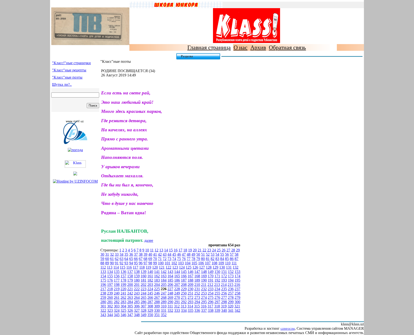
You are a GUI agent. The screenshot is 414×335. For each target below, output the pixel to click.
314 (190, 306)
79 (198, 259)
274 (204, 297)
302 (110, 306)
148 (204, 272)
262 (123, 297)
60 (107, 259)
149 (210, 272)
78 (193, 259)
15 (171, 250)
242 (130, 293)
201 (137, 285)
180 (137, 280)
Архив (258, 47)
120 (155, 267)
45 (174, 254)
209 (190, 285)
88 (102, 263)
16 (176, 250)
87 (236, 259)
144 (177, 272)
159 (137, 276)
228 (177, 289)
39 (145, 254)
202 (143, 285)
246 (157, 293)
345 (117, 315)
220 (123, 289)
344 (110, 315)
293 (190, 302)
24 (214, 250)
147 (197, 272)
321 (237, 306)
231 (197, 289)
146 (190, 272)
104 (187, 263)
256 (224, 293)
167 (190, 276)
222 (137, 289)
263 (130, 297)
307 (143, 306)
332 (170, 310)
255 (217, 293)
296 (210, 302)
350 (150, 315)
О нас (240, 47)
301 (103, 306)
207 (177, 285)
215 (230, 285)
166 (184, 276)
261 (117, 297)
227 (170, 289)
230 (190, 289)
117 (135, 267)
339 (217, 310)
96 (141, 263)
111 (234, 263)
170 (210, 276)
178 (123, 280)
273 (197, 297)
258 (237, 293)
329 (150, 310)
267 (157, 297)
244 (143, 293)
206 (170, 285)
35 (126, 254)
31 (107, 254)
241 (123, 293)
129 (215, 267)
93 (126, 263)
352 (164, 315)
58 (236, 254)
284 (130, 302)
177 (117, 280)
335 (190, 310)
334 (184, 310)
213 (217, 285)
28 (233, 250)
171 (217, 276)
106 (201, 263)
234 (217, 289)
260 (110, 297)
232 (204, 289)
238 (103, 293)
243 (137, 293)
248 (170, 293)
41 (155, 254)
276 (217, 297)
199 (123, 285)
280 (103, 302)
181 (143, 280)
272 (190, 297)
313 (183, 306)
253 (204, 293)
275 (210, 297)
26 (223, 250)
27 (228, 250)
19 (190, 250)
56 (227, 254)
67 (141, 259)
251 (190, 293)
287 (150, 302)
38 (141, 254)
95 (136, 263)
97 (145, 263)
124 (182, 267)
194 (231, 280)
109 (221, 263)
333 (177, 310)
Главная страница (209, 47)
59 (102, 259)
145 (184, 272)
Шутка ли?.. (62, 84)
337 (204, 310)
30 (102, 254)
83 (217, 259)
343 (103, 315)
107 (208, 263)
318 (217, 306)
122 (168, 267)
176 (110, 280)
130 (222, 267)
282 (117, 302)
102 (174, 263)
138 (137, 272)
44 (169, 254)
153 (237, 272)
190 (204, 280)
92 (121, 263)
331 (164, 310)
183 (157, 280)
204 (157, 285)
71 (160, 259)
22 (204, 250)
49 (193, 254)
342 (237, 310)
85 (227, 259)
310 (164, 306)
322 (103, 310)
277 (224, 297)
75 (179, 259)
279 (237, 297)
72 (165, 259)
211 (204, 285)
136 (123, 272)
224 (150, 289)
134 (110, 272)
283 (123, 302)
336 (197, 310)
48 (188, 254)
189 (197, 280)
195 (237, 280)
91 (117, 263)
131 (229, 267)
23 (209, 250)
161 (150, 276)
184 (164, 280)
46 (179, 254)
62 (117, 259)
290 (170, 302)
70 (155, 259)
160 (143, 276)
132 (235, 267)
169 (204, 276)
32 (112, 254)
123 (175, 267)
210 (197, 285)
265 (143, 297)
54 (217, 254)
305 (130, 306)
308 (150, 306)
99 (155, 263)
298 (224, 302)
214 (224, 285)
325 (123, 310)
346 (123, 315)
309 (157, 306)
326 (130, 310)
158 (130, 276)
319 (224, 306)
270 (177, 297)
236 (231, 289)
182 (150, 280)
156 (117, 276)
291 (177, 302)
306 (137, 306)
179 (130, 280)
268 (164, 297)
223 (143, 289)
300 (237, 302)
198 (117, 285)
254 (210, 293)
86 (232, 259)
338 (210, 310)
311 (170, 306)
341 (231, 310)
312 (177, 306)
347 (130, 315)
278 (231, 297)
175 (103, 280)
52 (208, 254)
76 (184, 259)
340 (224, 310)
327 (137, 310)
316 (204, 306)
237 (237, 289)
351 (157, 315)
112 (103, 267)
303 (117, 306)
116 (129, 267)
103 (181, 263)
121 (162, 267)
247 (164, 293)
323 (110, 310)
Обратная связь (287, 47)
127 (202, 267)
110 (227, 263)
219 (117, 289)
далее (148, 240)
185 (170, 280)
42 (160, 254)
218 (110, 289)
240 (117, 293)
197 (110, 285)
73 (169, 259)
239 (110, 293)
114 (116, 267)
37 (136, 254)
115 (122, 267)
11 (152, 250)
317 (210, 306)
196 (103, 285)
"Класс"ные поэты (67, 77)
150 (217, 272)
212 (210, 285)
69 (150, 259)
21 (199, 250)
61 (112, 259)
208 (184, 285)
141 (157, 272)
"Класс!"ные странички (71, 63)
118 (142, 267)
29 (238, 250)
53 (212, 254)
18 (185, 250)
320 (230, 306)
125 (188, 267)
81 (208, 259)
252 (197, 293)
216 (237, 285)
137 (130, 272)
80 (203, 259)
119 (148, 267)
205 (164, 285)
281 (110, 302)
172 (224, 276)
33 (117, 254)
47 (184, 254)
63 (121, 259)
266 (150, 297)
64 (126, 259)
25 (219, 250)
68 (145, 259)
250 (184, 293)
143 (170, 272)
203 (150, 285)
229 (184, 289)
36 (131, 254)
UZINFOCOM (288, 329)
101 (167, 263)
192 (217, 280)
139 (143, 272)
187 (184, 280)
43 (165, 254)
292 (184, 302)
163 (164, 276)
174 (237, 276)
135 (117, 272)
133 (103, 272)
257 (231, 293)
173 (231, 276)
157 (123, 276)
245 (150, 293)
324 (117, 310)
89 (107, 263)
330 (157, 310)
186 (177, 280)
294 (197, 302)
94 (131, 263)
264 (137, 297)
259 (103, 297)
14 (166, 250)
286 (143, 302)
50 (198, 254)
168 (197, 276)
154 (103, 276)
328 (143, 310)
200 (130, 285)
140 (150, 272)
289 (164, 302)
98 (150, 263)
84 (222, 259)
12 (156, 250)
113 (109, 267)
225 (157, 289)
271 (184, 297)
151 (224, 272)
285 (137, 302)
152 (231, 272)
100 (161, 263)
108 (214, 263)
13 (161, 250)
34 (121, 254)
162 (157, 276)
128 (209, 267)
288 (157, 302)
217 (103, 289)
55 (222, 254)
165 (177, 276)
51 (203, 254)
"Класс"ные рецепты (69, 70)
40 (150, 254)
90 (112, 263)
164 (170, 276)
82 (212, 259)
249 (177, 293)
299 (231, 302)
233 (210, 289)
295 (204, 302)
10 (147, 250)
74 (174, 259)
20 (195, 250)
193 (224, 280)
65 (131, 259)
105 (194, 263)
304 (123, 306)
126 (195, 267)
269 (170, 297)
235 (224, 289)
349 (143, 315)
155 (110, 276)
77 (188, 259)
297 (217, 302)
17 (180, 250)
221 (130, 289)
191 (210, 280)
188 (190, 280)
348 (137, 315)
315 (197, 306)
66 (136, 259)
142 (164, 272)
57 (232, 254)
